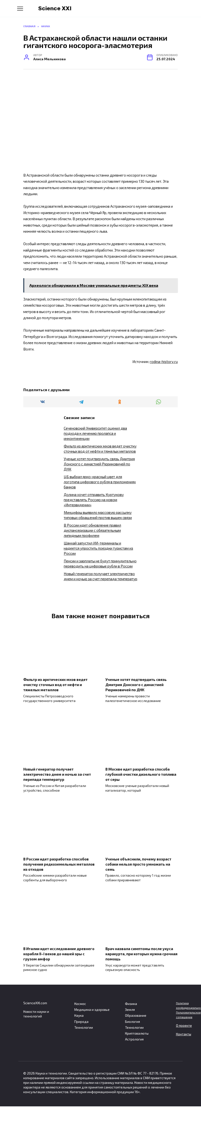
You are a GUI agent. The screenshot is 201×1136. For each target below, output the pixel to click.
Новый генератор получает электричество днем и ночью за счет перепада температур (57, 774)
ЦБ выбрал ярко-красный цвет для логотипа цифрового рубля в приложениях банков (100, 481)
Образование (135, 1015)
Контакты (183, 1034)
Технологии (83, 1027)
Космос (80, 1004)
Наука (79, 1015)
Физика (131, 1004)
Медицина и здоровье (92, 1010)
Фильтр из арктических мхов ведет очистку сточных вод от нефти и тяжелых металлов (55, 684)
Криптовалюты (137, 1033)
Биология (132, 1022)
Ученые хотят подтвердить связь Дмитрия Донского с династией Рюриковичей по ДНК (99, 464)
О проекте (184, 1025)
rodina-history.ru (164, 361)
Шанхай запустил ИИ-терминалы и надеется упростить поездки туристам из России (98, 548)
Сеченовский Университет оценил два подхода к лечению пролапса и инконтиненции (95, 433)
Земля (130, 1010)
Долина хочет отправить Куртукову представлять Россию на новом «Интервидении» (94, 499)
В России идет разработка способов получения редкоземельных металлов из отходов (59, 864)
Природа (81, 1022)
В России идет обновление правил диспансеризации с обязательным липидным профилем (92, 530)
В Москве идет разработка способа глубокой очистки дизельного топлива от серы (140, 774)
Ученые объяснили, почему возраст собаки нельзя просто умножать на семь (138, 864)
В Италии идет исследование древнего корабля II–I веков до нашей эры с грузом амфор (58, 953)
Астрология (134, 1039)
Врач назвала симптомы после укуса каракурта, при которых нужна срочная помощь (141, 953)
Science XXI (55, 8)
